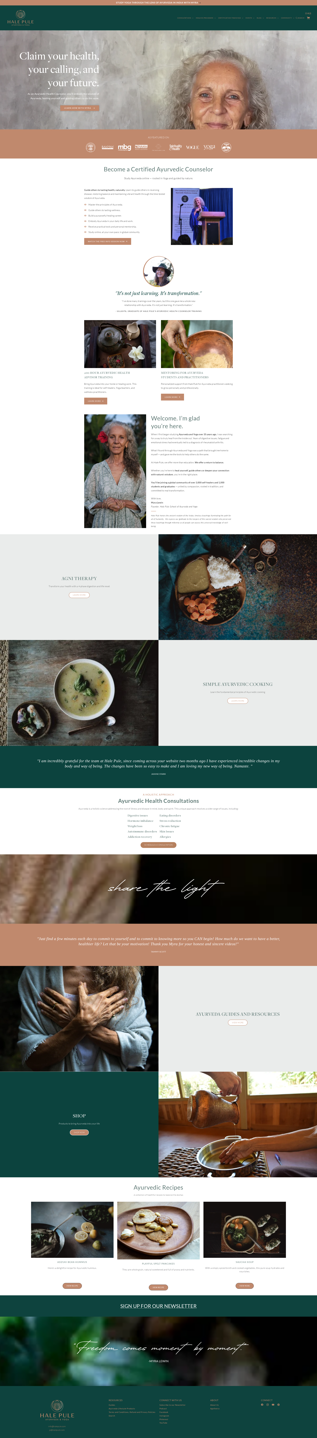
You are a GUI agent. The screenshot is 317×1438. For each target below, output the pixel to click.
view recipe (72, 1286)
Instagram (164, 1416)
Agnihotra (215, 1408)
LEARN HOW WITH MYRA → (79, 108)
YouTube (163, 1423)
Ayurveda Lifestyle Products (122, 1408)
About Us (214, 1405)
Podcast (163, 1408)
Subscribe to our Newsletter (172, 1405)
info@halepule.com (57, 1426)
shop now (79, 1132)
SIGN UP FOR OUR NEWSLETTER (158, 1306)
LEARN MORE (79, 595)
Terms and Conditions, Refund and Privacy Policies (132, 1412)
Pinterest (163, 1419)
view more (238, 1022)
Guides (112, 1405)
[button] (185, 17)
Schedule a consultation (158, 845)
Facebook (163, 1412)
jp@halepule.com (57, 1430)
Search (112, 1416)
